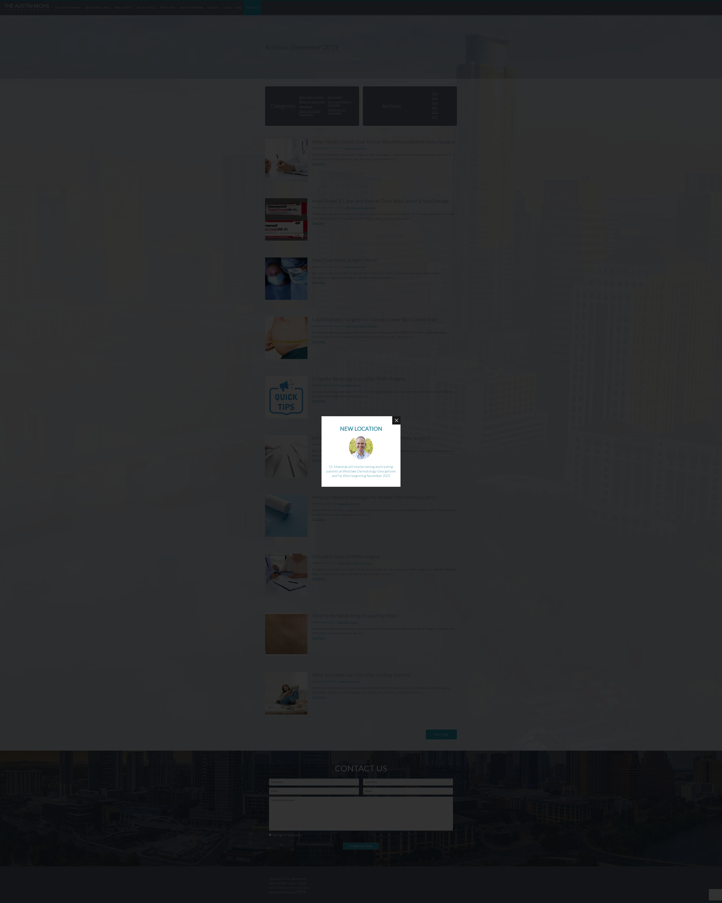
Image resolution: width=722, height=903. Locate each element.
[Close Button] (396, 420)
